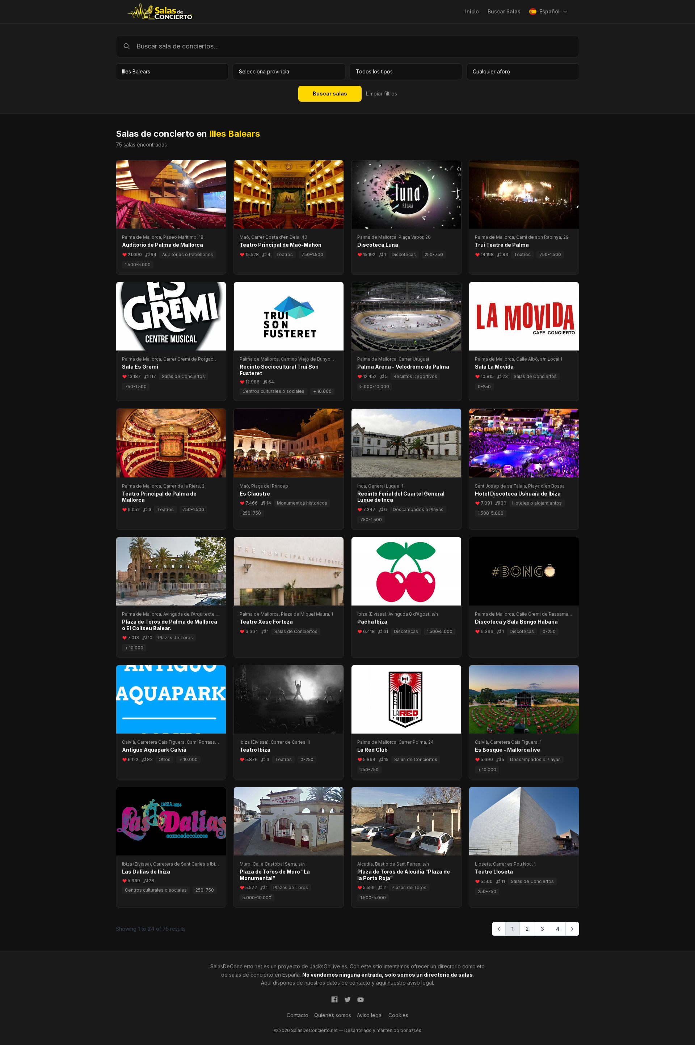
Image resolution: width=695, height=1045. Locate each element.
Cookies (398, 1015)
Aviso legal (370, 1015)
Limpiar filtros (381, 93)
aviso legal (420, 983)
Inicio (472, 11)
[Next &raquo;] (572, 929)
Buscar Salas (504, 11)
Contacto (297, 1015)
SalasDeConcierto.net (236, 966)
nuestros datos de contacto (337, 983)
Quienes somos (332, 1015)
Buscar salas (330, 93)
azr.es (415, 1030)
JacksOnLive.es (328, 966)
